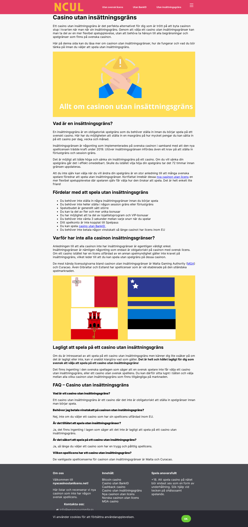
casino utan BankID (92, 226)
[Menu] (191, 5)
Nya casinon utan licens (118, 494)
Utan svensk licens (112, 7)
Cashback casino (113, 487)
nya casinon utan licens (173, 177)
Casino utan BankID (115, 483)
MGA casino (110, 501)
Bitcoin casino (111, 479)
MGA (190, 263)
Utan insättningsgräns (168, 7)
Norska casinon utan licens (120, 497)
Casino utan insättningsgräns (122, 490)
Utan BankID (140, 7)
